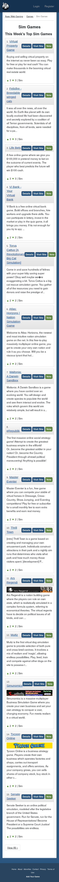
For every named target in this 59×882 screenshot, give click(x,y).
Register (49, 6)
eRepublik (13, 431)
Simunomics (15, 685)
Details (26, 46)
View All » (12, 847)
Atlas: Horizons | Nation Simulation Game (13, 317)
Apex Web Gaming (14, 16)
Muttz (14, 635)
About (20, 869)
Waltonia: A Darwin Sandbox (14, 376)
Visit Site (38, 46)
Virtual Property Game (12, 45)
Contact (35, 869)
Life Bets (15, 147)
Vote (48, 46)
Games (29, 16)
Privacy (43, 869)
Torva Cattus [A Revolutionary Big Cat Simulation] (16, 254)
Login (36, 6)
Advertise (27, 869)
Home (14, 869)
